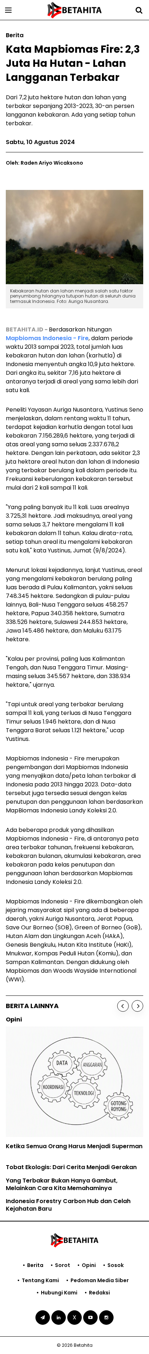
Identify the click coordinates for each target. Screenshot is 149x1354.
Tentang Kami (40, 1280)
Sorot (62, 1265)
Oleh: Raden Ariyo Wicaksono (44, 162)
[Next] (137, 1006)
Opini (89, 1265)
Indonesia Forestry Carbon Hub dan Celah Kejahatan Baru (68, 1205)
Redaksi (99, 1292)
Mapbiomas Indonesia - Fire (47, 338)
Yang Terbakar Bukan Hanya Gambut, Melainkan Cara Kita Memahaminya (62, 1184)
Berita (35, 1265)
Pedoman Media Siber (100, 1280)
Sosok (115, 1265)
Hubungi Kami (59, 1292)
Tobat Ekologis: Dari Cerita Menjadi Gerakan (71, 1167)
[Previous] (123, 1006)
